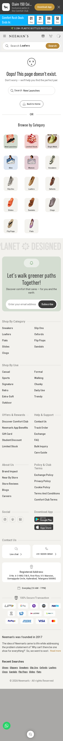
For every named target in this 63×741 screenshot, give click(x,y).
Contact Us (40, 421)
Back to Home (33, 104)
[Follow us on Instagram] (5, 519)
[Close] (59, 7)
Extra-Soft (8, 396)
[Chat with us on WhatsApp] (6, 726)
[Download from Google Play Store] (47, 519)
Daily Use (39, 390)
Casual (6, 371)
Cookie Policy (42, 487)
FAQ (36, 440)
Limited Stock (10, 446)
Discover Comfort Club (15, 421)
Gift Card (7, 433)
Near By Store (10, 477)
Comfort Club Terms (45, 499)
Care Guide (40, 452)
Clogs (5, 353)
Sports (6, 378)
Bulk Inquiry (41, 446)
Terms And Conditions (47, 493)
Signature (7, 384)
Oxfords (39, 334)
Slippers (14, 667)
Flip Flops (40, 340)
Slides (5, 346)
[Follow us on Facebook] (12, 519)
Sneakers (7, 328)
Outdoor (7, 402)
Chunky (38, 384)
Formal (38, 371)
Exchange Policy (43, 475)
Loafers (6, 334)
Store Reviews (10, 483)
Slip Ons (39, 328)
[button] (31, 20)
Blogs (5, 490)
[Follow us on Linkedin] (20, 519)
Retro (5, 390)
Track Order (41, 427)
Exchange (40, 433)
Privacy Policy (42, 481)
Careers (6, 496)
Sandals (39, 346)
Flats (5, 340)
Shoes (5, 667)
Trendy (38, 396)
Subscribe (47, 304)
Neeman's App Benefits (15, 427)
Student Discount (12, 440)
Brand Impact (10, 471)
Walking (38, 378)
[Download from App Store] (47, 527)
